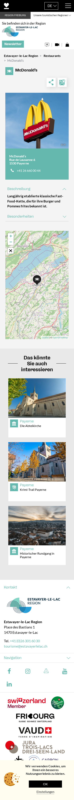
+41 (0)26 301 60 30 (25, 641)
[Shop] (67, 43)
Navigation (13, 658)
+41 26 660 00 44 (28, 170)
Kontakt (10, 587)
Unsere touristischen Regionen (51, 15)
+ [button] (10, 236)
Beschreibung (18, 189)
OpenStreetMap (60, 337)
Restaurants (52, 56)
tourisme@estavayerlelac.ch (25, 646)
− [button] (10, 241)
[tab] (37, 189)
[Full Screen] (11, 251)
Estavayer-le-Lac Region (21, 56)
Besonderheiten (20, 216)
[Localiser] (62, 82)
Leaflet (45, 337)
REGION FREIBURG (15, 15)
